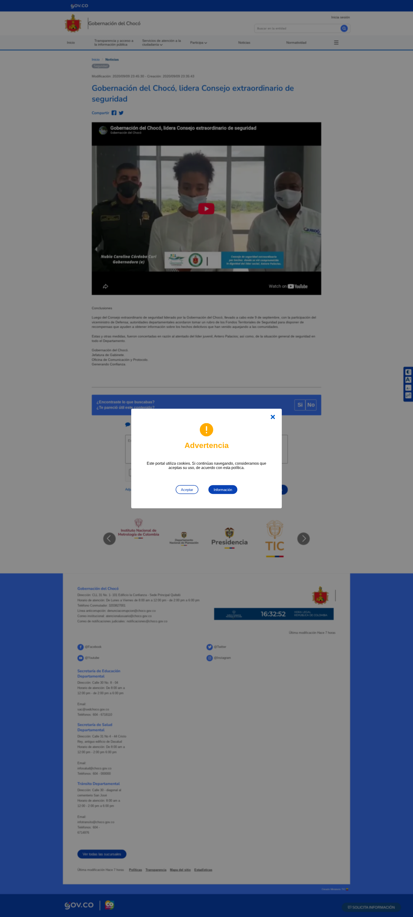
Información (223, 490)
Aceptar (187, 490)
